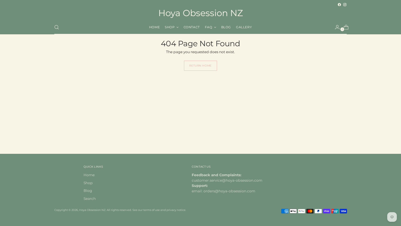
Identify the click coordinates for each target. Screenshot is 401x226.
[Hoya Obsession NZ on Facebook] (339, 4)
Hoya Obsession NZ (92, 210)
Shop (88, 183)
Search (90, 198)
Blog (88, 191)
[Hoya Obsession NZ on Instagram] (345, 4)
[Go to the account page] (335, 27)
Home (89, 175)
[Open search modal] (56, 27)
